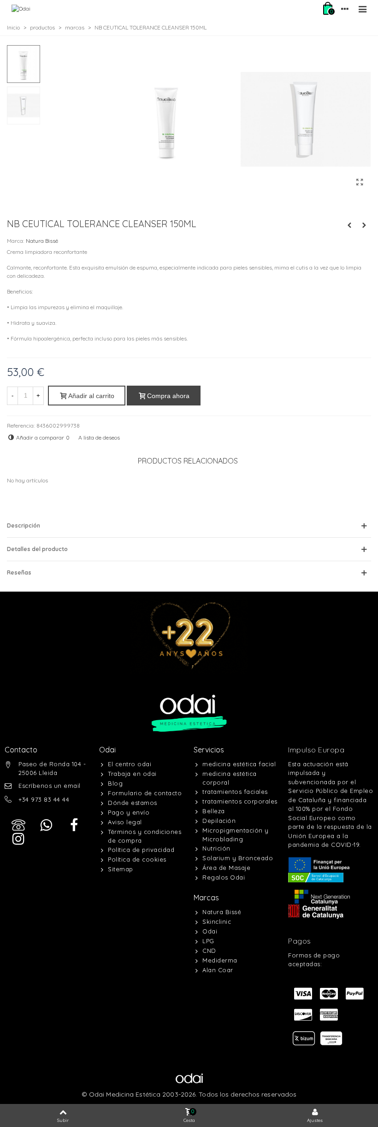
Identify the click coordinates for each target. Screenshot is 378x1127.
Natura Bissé (42, 240)
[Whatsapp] (46, 825)
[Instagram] (18, 839)
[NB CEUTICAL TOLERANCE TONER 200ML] (364, 225)
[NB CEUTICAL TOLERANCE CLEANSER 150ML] (359, 182)
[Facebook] (74, 825)
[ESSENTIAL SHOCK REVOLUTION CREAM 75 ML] (349, 225)
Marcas (206, 897)
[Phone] (18, 825)
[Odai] (21, 9)
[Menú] (362, 9)
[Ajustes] (345, 9)
